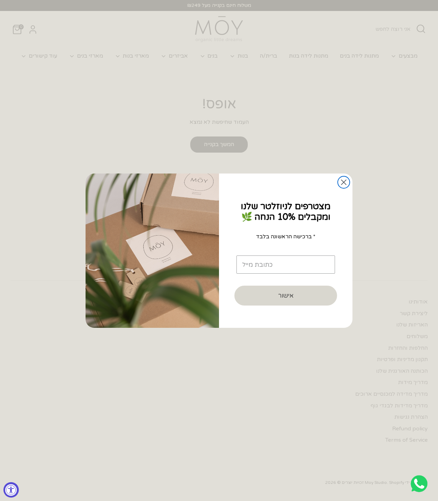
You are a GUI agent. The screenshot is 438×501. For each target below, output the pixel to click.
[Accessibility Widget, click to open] (11, 490)
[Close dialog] (344, 182)
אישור (286, 295)
